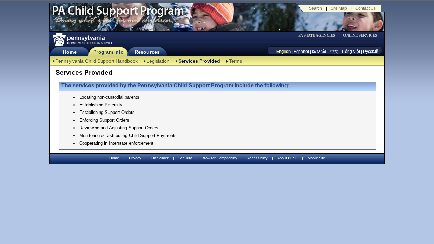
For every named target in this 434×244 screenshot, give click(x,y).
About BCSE (287, 158)
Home (69, 52)
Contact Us (365, 8)
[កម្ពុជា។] (319, 51)
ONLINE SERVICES (360, 35)
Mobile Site (316, 158)
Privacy (135, 158)
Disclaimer (160, 158)
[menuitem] (319, 35)
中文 (334, 51)
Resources (147, 52)
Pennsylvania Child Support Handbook (96, 61)
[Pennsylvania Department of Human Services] (83, 39)
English (283, 51)
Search (315, 8)
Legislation (158, 61)
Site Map (339, 8)
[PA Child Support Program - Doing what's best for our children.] (118, 14)
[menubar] (319, 35)
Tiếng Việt (350, 51)
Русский (370, 51)
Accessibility (257, 158)
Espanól (301, 51)
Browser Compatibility (219, 158)
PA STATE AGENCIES (316, 35)
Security (185, 158)
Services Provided (199, 61)
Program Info (108, 52)
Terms (235, 61)
